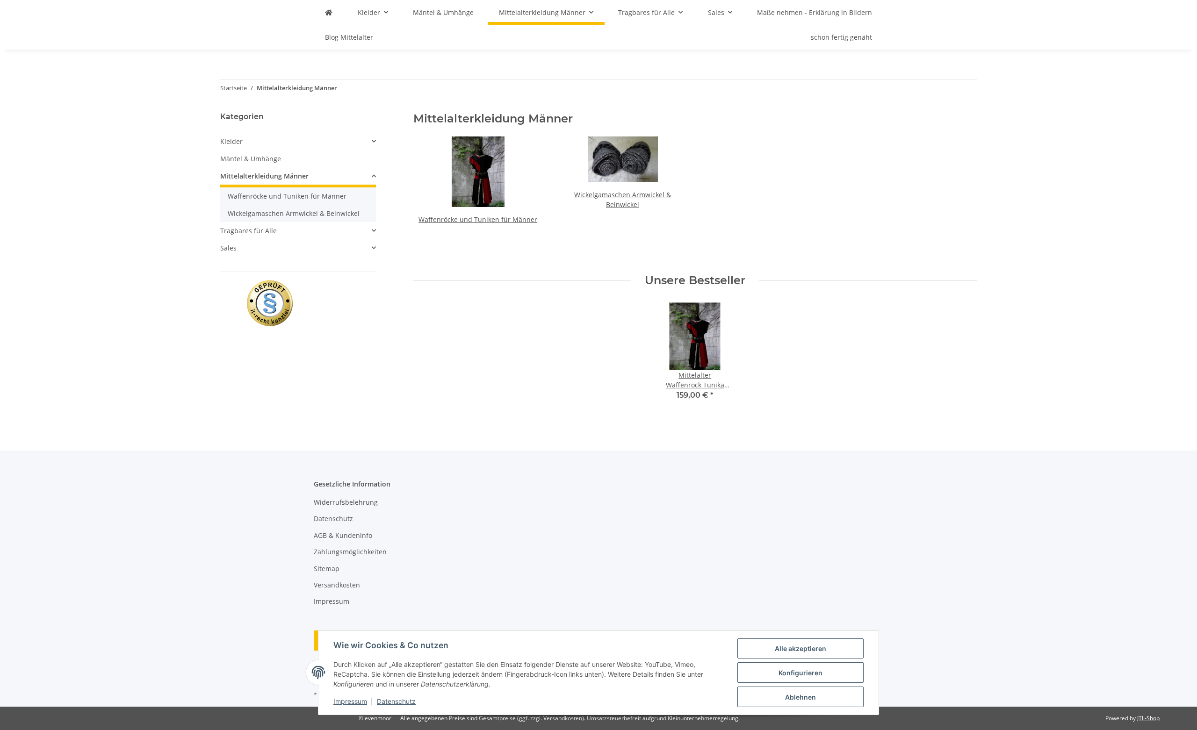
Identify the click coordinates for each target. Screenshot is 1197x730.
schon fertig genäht (841, 37)
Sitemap (326, 568)
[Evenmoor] (329, 12)
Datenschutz (396, 701)
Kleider (231, 141)
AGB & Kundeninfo (343, 535)
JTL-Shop (1148, 718)
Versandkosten (337, 584)
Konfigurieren (800, 673)
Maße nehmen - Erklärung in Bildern (814, 12)
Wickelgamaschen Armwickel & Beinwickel (294, 213)
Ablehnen (800, 697)
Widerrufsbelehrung (346, 502)
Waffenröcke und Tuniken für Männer (477, 219)
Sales (228, 247)
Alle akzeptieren (800, 648)
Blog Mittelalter (349, 37)
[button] (298, 141)
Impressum (350, 701)
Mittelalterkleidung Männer (264, 176)
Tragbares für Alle (248, 230)
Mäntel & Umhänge (250, 158)
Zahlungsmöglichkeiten (350, 551)
